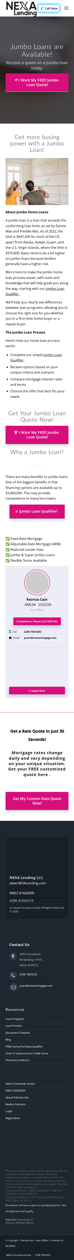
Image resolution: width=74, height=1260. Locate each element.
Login (9, 1111)
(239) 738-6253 (33, 632)
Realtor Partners (15, 1104)
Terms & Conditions (18, 1060)
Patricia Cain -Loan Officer (34, 1240)
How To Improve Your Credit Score (27, 1053)
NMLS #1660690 (21, 893)
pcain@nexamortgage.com (40, 637)
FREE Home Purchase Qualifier (24, 1046)
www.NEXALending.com (27, 883)
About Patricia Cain (17, 1097)
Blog (8, 1039)
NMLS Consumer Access (20, 1083)
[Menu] (66, 8)
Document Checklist (18, 1033)
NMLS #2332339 (15, 1090)
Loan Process (14, 1026)
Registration (13, 1118)
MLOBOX (10, 1245)
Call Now (51, 8)
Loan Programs (15, 1019)
